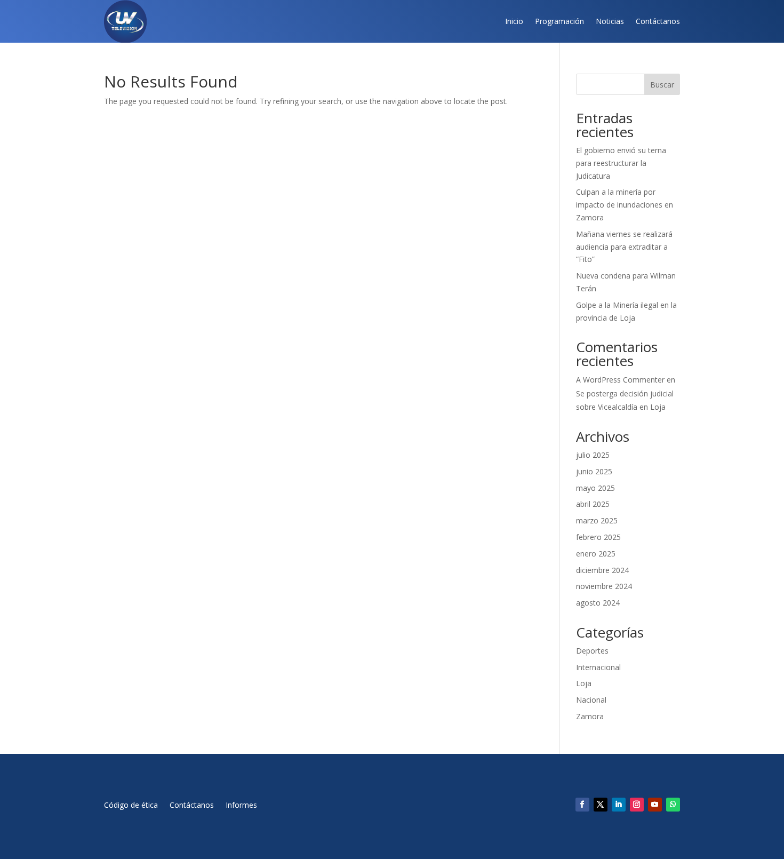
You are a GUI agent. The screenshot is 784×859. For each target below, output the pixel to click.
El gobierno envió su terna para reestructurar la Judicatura (621, 163)
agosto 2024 (598, 603)
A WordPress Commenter (620, 380)
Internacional (598, 667)
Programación (559, 21)
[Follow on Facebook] (582, 805)
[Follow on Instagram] (637, 805)
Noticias (610, 21)
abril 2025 (593, 504)
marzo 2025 (597, 520)
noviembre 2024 (604, 586)
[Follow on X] (600, 805)
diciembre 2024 (602, 570)
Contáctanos (658, 21)
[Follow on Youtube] (655, 805)
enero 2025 (595, 553)
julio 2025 (593, 455)
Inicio (514, 21)
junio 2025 (594, 471)
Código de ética (131, 805)
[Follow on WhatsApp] (673, 805)
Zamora (590, 716)
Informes (241, 805)
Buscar (662, 84)
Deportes (592, 651)
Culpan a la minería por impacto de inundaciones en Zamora (624, 204)
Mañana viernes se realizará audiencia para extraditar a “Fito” (624, 247)
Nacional (591, 700)
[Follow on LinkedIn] (619, 805)
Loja (583, 683)
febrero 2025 (598, 537)
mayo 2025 (595, 488)
